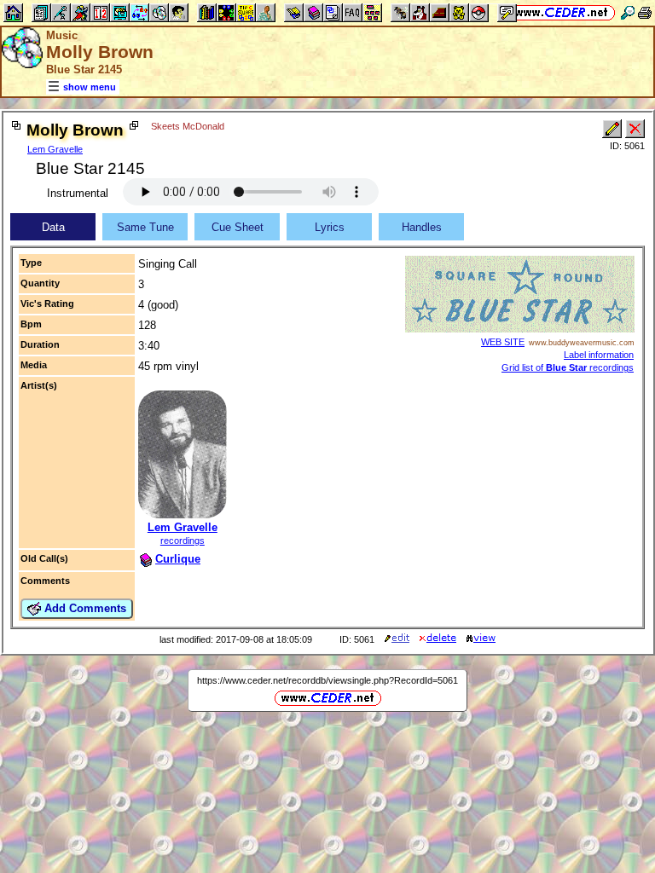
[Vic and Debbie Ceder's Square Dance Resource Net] (561, 12)
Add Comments (83, 608)
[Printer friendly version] (645, 12)
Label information (599, 355)
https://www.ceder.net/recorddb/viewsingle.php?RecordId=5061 (327, 680)
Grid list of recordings (567, 367)
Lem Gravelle (55, 149)
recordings (182, 540)
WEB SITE (503, 342)
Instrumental (77, 193)
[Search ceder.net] (628, 12)
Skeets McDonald (187, 126)
